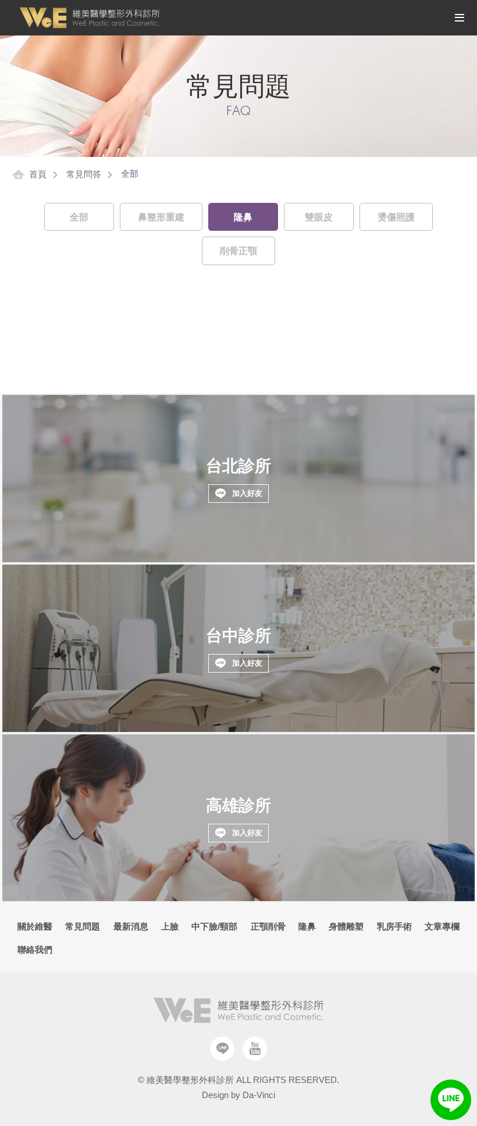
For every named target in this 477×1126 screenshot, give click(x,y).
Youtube (255, 1048)
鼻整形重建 (161, 217)
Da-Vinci (259, 1095)
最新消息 (130, 926)
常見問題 (82, 926)
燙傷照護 (396, 217)
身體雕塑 (346, 926)
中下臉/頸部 (214, 926)
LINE (450, 1099)
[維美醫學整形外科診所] (89, 18)
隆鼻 (243, 217)
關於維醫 (34, 926)
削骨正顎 (238, 251)
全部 (79, 217)
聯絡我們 (34, 950)
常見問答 (83, 174)
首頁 (38, 174)
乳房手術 (394, 926)
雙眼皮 (319, 217)
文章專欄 (442, 926)
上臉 (170, 926)
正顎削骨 (268, 926)
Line (222, 1048)
